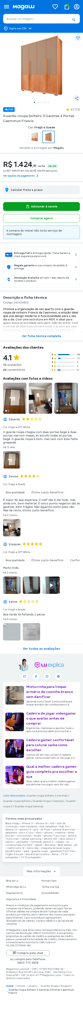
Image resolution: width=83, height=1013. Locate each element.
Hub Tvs (64, 826)
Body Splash (65, 845)
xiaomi (9, 842)
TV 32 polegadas (31, 857)
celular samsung (31, 839)
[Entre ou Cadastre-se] (76, 6)
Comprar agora (41, 218)
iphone (48, 832)
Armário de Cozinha (37, 854)
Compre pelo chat (30, 953)
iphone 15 (11, 829)
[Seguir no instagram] (47, 676)
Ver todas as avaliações (41, 649)
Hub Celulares (28, 826)
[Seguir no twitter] (24, 676)
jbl (76, 845)
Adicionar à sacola (44, 206)
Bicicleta (50, 845)
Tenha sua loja (50, 887)
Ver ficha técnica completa (41, 336)
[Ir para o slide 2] (38, 102)
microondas (24, 835)
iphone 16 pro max (64, 829)
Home (10, 986)
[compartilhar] (76, 98)
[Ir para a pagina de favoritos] (55, 7)
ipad (26, 851)
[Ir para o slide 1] (34, 102)
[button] (73, 20)
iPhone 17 (27, 823)
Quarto (33, 986)
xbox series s (67, 839)
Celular (60, 842)
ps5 (36, 829)
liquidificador (13, 851)
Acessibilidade (50, 893)
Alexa (55, 854)
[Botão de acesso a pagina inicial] (30, 6)
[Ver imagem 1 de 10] (41, 66)
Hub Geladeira (48, 826)
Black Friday (12, 823)
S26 (52, 823)
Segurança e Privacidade (21, 899)
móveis (21, 986)
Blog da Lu (12, 880)
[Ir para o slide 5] (48, 102)
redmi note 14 (15, 848)
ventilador (22, 842)
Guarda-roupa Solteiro (17, 801)
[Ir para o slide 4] (45, 102)
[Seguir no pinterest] (58, 676)
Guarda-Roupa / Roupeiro (56, 986)
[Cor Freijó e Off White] (34, 137)
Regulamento (14, 893)
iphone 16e (50, 839)
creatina (60, 832)
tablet (38, 845)
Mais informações (38, 871)
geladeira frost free (62, 851)
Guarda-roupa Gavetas (29, 806)
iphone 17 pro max (55, 835)
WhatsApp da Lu (16, 887)
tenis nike (33, 848)
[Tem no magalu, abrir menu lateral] (6, 6)
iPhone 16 (41, 823)
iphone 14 (25, 829)
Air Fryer (45, 829)
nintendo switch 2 (42, 842)
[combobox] (41, 19)
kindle (37, 835)
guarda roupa (39, 851)
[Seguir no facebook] (36, 676)
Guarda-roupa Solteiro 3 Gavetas (47, 795)
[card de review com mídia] (14, 398)
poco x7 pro (26, 832)
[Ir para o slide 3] (41, 102)
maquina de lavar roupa (55, 848)
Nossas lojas (49, 880)
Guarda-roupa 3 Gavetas (48, 801)
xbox (39, 832)
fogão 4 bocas (14, 854)
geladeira (11, 832)
